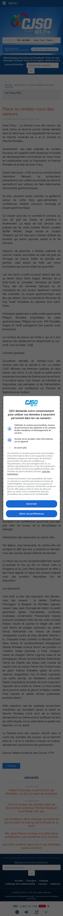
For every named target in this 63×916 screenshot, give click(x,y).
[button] (31, 447)
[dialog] (31, 458)
